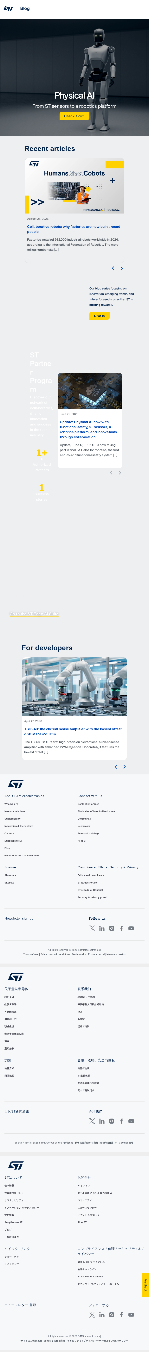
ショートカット (12, 1257)
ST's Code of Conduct (90, 890)
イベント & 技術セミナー (91, 1215)
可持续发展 (10, 1011)
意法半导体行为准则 (88, 1083)
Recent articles (49, 148)
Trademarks (79, 954)
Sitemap (9, 882)
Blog (7, 848)
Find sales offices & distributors (96, 811)
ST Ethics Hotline (88, 882)
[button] (113, 268)
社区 (80, 1011)
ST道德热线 (84, 1075)
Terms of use (31, 954)
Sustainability (12, 818)
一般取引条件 (11, 1237)
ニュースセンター (87, 1207)
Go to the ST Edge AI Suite (34, 614)
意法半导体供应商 (14, 1034)
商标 (96, 1142)
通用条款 (9, 1048)
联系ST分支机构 (86, 997)
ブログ (8, 1229)
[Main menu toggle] (145, 8)
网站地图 (9, 1075)
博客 (6, 1041)
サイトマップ (11, 1264)
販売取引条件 (51, 1340)
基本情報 (9, 1185)
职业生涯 (9, 1026)
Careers (9, 833)
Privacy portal (96, 954)
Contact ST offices (89, 804)
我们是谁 (9, 997)
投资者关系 (10, 1004)
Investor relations (14, 811)
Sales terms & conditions (55, 954)
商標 (62, 1340)
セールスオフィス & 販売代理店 (95, 1193)
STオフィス (84, 1185)
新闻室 (81, 1019)
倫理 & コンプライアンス (91, 1262)
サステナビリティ (14, 1200)
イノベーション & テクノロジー (21, 1207)
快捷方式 (9, 1068)
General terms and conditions (21, 855)
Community (84, 818)
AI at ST (82, 841)
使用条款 (68, 1142)
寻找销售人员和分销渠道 (91, 1004)
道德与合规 (84, 1068)
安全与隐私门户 (86, 1090)
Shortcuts (10, 875)
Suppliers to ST (13, 841)
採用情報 (9, 1215)
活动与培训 (84, 1026)
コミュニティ (85, 1200)
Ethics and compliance (91, 875)
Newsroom (84, 826)
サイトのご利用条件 (31, 1340)
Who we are (11, 804)
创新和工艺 (10, 1019)
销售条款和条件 (83, 1142)
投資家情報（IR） (14, 1193)
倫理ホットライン (87, 1269)
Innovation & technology (18, 826)
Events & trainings (89, 833)
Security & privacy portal (92, 897)
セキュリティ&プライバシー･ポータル (98, 1284)
